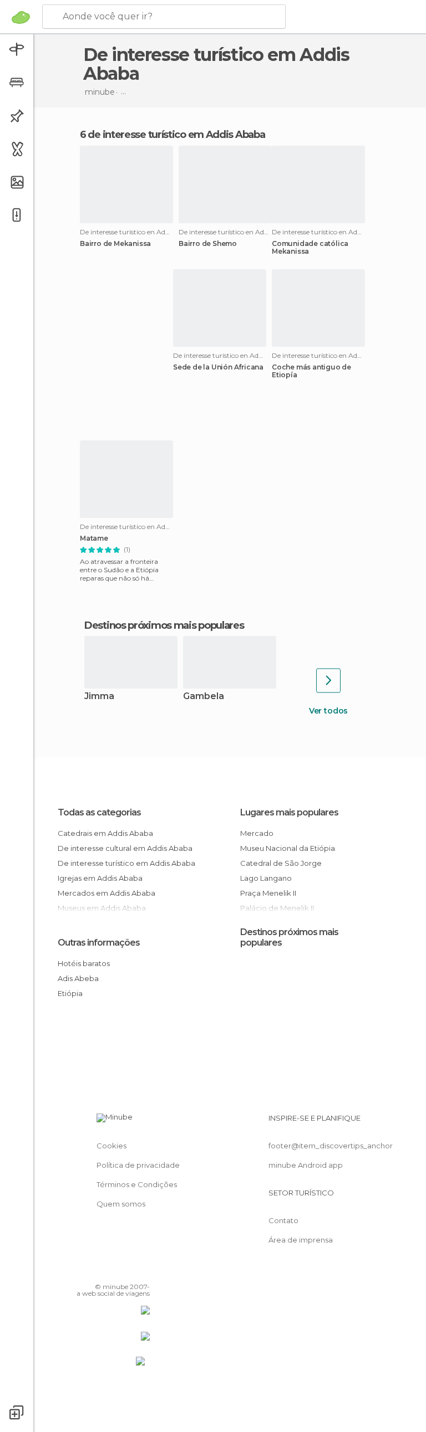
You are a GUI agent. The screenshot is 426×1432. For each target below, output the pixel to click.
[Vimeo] (128, 1270)
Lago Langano (266, 878)
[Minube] (21, 17)
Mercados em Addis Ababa (106, 893)
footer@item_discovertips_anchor (330, 1145)
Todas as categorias (99, 812)
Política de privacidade (138, 1165)
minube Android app (305, 1165)
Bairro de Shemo (208, 244)
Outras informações (99, 942)
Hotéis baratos (84, 963)
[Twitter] (113, 1270)
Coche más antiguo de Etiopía (311, 371)
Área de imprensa (300, 1239)
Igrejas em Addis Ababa (100, 878)
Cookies (111, 1145)
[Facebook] (99, 1270)
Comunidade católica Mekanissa (310, 247)
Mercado (256, 833)
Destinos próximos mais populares (164, 625)
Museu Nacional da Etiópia (287, 848)
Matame (94, 538)
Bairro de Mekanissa (115, 244)
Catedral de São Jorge (281, 863)
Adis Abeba (78, 978)
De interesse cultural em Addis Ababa (125, 848)
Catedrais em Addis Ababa (105, 833)
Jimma (99, 696)
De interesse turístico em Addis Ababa (126, 863)
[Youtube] (142, 1270)
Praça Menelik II (268, 893)
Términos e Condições (137, 1184)
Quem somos (121, 1203)
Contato (283, 1220)
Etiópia (70, 993)
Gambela (203, 696)
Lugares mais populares (289, 812)
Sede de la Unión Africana (218, 367)
